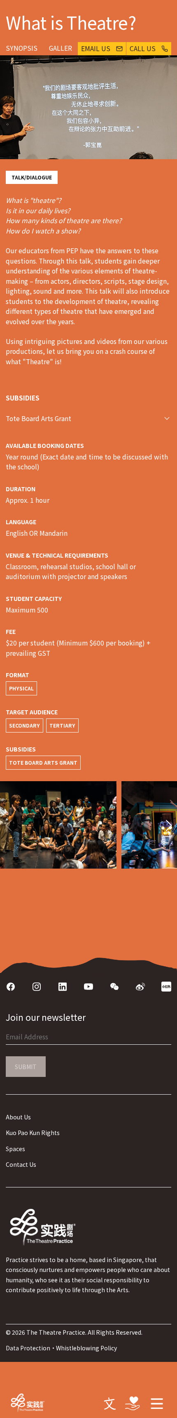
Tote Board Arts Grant (38, 418)
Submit (26, 1066)
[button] (168, 826)
